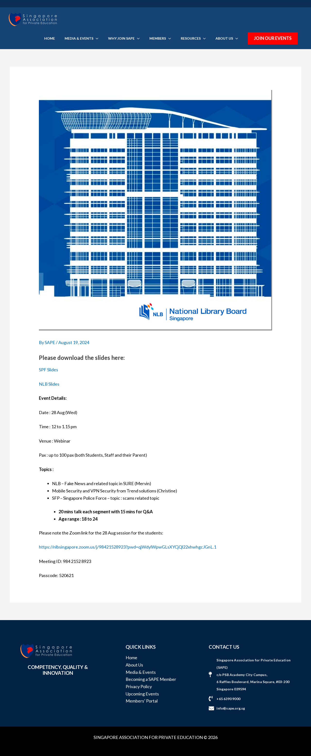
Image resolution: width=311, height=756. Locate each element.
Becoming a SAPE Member (151, 679)
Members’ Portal (142, 700)
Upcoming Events (142, 693)
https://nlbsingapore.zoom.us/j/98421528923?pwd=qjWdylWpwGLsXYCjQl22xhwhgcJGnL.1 (127, 547)
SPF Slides (48, 369)
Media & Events (141, 672)
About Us (134, 664)
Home (131, 657)
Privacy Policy (139, 686)
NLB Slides (49, 384)
